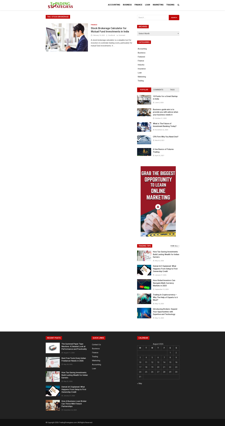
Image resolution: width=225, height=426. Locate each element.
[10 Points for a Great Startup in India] (144, 104)
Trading (170, 5)
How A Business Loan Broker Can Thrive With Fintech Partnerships (74, 404)
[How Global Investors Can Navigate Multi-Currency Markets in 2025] (144, 289)
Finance (138, 5)
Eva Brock (111, 35)
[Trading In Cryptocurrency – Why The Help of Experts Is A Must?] (144, 303)
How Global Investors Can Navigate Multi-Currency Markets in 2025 (164, 283)
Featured (141, 57)
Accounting (114, 5)
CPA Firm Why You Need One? (165, 137)
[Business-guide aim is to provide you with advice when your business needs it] (144, 115)
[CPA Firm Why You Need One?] (144, 144)
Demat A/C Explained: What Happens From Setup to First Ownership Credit (165, 268)
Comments (158, 90)
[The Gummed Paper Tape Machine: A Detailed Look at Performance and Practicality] (53, 352)
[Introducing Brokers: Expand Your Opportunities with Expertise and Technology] (144, 318)
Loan (147, 5)
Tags (172, 90)
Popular (144, 90)
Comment (122, 35)
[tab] (144, 89)
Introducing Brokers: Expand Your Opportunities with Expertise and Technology (165, 311)
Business (127, 5)
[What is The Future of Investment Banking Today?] (144, 131)
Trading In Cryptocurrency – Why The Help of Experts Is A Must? (165, 297)
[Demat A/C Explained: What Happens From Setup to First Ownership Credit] (144, 275)
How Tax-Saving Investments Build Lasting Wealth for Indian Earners (166, 254)
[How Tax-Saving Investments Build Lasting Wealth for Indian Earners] (144, 260)
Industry (141, 65)
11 (146, 362)
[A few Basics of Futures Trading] (144, 155)
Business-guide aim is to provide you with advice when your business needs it (165, 112)
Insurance (142, 69)
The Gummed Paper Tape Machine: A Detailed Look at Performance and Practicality (74, 346)
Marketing (158, 5)
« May (139, 383)
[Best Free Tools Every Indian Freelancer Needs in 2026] (53, 367)
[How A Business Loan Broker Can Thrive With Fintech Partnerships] (53, 410)
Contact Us (96, 344)
